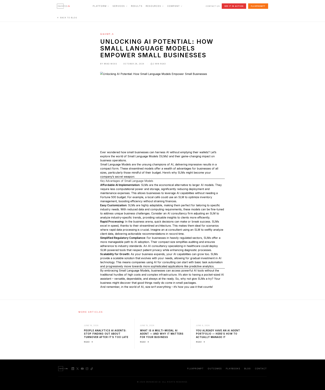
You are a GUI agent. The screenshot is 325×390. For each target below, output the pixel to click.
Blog (247, 368)
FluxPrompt (258, 6)
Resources (153, 6)
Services (119, 6)
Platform (99, 6)
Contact (261, 368)
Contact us (213, 6)
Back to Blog (68, 18)
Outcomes (215, 368)
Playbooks (233, 368)
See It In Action (233, 6)
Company (173, 6)
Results (137, 6)
